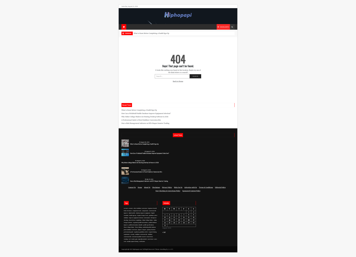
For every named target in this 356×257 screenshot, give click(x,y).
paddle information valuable (135, 225)
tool (130, 239)
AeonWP (170, 249)
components (145, 210)
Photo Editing (138, 227)
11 (169, 217)
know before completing (135, 220)
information (147, 217)
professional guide (128, 232)
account (126, 208)
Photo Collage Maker (129, 227)
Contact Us (132, 187)
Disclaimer (156, 187)
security (132, 234)
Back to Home (178, 81)
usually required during (133, 241)
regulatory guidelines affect (141, 232)
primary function (151, 229)
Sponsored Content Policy (191, 191)
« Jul (163, 232)
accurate (130, 208)
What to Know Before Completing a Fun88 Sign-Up (151, 33)
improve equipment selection (136, 217)
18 (169, 220)
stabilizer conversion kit (141, 234)
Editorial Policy (220, 187)
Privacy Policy (167, 187)
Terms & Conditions (206, 187)
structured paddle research (139, 236)
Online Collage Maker (147, 220)
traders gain (134, 239)
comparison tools (136, 210)
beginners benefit (152, 208)
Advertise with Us (190, 187)
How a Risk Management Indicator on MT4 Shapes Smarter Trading (145, 123)
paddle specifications (148, 225)
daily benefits (132, 213)
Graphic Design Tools (142, 215)
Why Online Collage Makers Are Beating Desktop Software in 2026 (144, 117)
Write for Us (178, 187)
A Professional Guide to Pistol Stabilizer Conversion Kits (141, 120)
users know (150, 239)
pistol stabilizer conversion (130, 229)
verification (142, 241)
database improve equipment (143, 213)
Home (140, 187)
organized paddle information (140, 222)
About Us (147, 187)
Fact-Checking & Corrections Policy (168, 191)
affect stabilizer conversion (140, 208)
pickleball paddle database (149, 227)
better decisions (128, 210)
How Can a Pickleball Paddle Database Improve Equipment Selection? (145, 113)
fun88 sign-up (132, 215)
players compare (142, 229)
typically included (142, 239)
